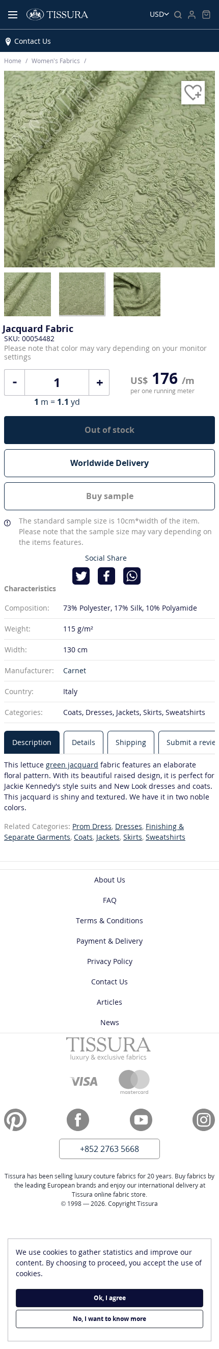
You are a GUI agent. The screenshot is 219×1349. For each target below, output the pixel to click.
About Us (109, 880)
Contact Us (32, 41)
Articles (109, 1002)
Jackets (108, 837)
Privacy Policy (109, 961)
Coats (83, 837)
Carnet (74, 670)
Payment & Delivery (109, 941)
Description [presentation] (31, 742)
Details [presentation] (83, 742)
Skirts (132, 837)
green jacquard (72, 764)
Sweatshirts (165, 837)
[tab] (32, 742)
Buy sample (109, 496)
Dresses (128, 826)
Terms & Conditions (109, 920)
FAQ (110, 900)
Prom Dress (92, 826)
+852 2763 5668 (109, 1148)
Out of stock (109, 429)
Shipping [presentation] (131, 742)
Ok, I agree (110, 1297)
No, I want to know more (109, 1318)
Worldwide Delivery (109, 463)
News (109, 1022)
